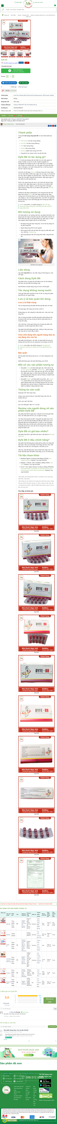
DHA (22, 146)
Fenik (28, 368)
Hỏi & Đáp (11, 115)
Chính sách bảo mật (18, 1086)
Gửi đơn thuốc (28, 1089)
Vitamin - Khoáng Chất (23, 15)
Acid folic (23, 143)
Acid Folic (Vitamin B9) (20, 95)
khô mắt (51, 187)
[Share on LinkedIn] (55, 126)
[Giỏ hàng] (55, 5)
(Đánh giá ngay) (22, 87)
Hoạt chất (34, 1104)
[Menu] (2, 5)
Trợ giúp (28, 1092)
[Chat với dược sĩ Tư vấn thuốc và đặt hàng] (10, 72)
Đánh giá (20, 115)
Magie (38, 949)
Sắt (19, 160)
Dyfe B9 (8, 924)
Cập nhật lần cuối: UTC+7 (15, 119)
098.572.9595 (19, 2)
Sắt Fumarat (46, 95)
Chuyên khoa (27, 1094)
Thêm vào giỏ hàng (10, 82)
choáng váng (32, 232)
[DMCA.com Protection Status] (45, 1096)
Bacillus (23, 151)
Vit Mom (8, 973)
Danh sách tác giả (28, 1098)
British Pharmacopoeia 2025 (46, 1100)
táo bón (30, 194)
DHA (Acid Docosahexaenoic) (34, 95)
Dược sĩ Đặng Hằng (9, 124)
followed (8, 1081)
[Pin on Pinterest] (53, 126)
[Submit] (3, 9)
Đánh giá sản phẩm (50, 1000)
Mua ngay (25, 82)
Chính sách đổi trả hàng (18, 1089)
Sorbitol (52, 95)
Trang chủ (6, 15)
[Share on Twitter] (51, 126)
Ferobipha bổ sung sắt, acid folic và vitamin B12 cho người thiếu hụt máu (35, 347)
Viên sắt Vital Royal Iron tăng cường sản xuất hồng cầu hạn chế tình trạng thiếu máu (36, 206)
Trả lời (5, 1039)
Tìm (55, 1008)
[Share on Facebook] (49, 126)
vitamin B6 (28, 369)
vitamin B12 (41, 369)
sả (31, 204)
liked (7, 1075)
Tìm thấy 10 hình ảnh (25, 491)
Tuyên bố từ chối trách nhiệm (45, 903)
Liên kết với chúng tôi (8, 1073)
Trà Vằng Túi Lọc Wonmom (8, 960)
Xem (22, 62)
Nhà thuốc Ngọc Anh (33, 1120)
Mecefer (8, 934)
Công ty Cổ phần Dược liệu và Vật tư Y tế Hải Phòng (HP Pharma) (24, 945)
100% (39, 995)
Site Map (16, 1099)
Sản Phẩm (13, 15)
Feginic (28, 379)
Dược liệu (34, 1096)
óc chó (23, 369)
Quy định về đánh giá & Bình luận (18, 1096)
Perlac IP (7, 945)
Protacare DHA (8, 982)
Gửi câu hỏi (52, 1026)
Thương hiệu (35, 1100)
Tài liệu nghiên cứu (35, 1092)
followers (8, 1078)
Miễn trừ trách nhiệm (17, 1092)
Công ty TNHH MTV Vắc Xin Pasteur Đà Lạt (25, 104)
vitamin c (33, 172)
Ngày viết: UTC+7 (13, 120)
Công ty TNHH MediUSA (24, 983)
